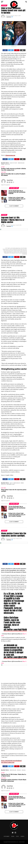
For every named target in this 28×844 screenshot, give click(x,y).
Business (22, 836)
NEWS (3, 164)
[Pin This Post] (17, 50)
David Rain (9, 16)
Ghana (23, 770)
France (19, 770)
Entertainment (6, 836)
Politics (8, 164)
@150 (11, 483)
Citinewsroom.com (10, 155)
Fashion (12, 836)
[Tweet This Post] (11, 50)
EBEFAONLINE (17, 483)
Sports (17, 836)
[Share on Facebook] (5, 50)
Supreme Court (11, 484)
